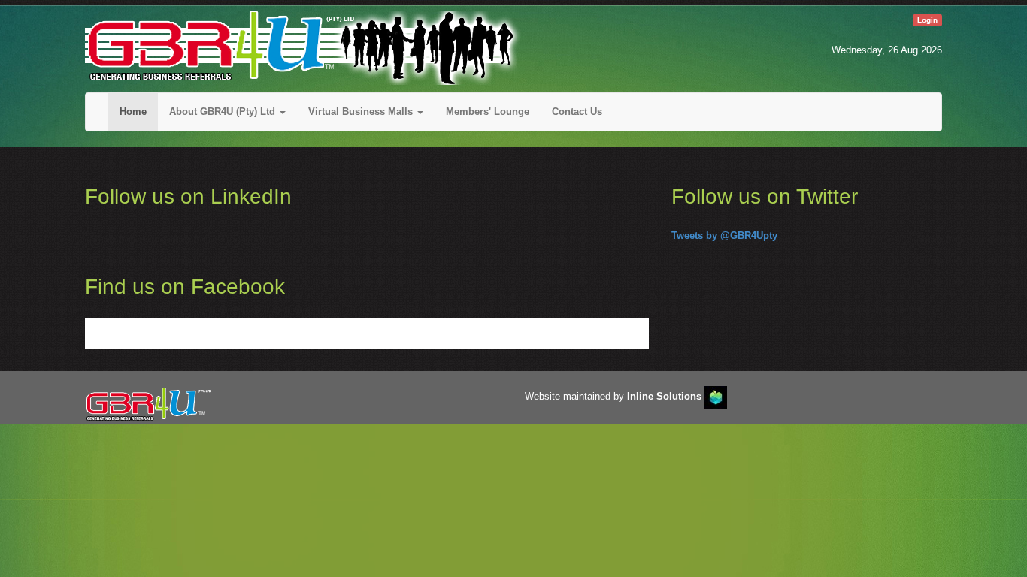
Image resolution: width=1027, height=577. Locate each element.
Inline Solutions (664, 396)
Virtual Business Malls (362, 111)
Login (927, 20)
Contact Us (577, 111)
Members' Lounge (487, 111)
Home (133, 111)
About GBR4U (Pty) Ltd (223, 111)
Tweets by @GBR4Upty (724, 235)
